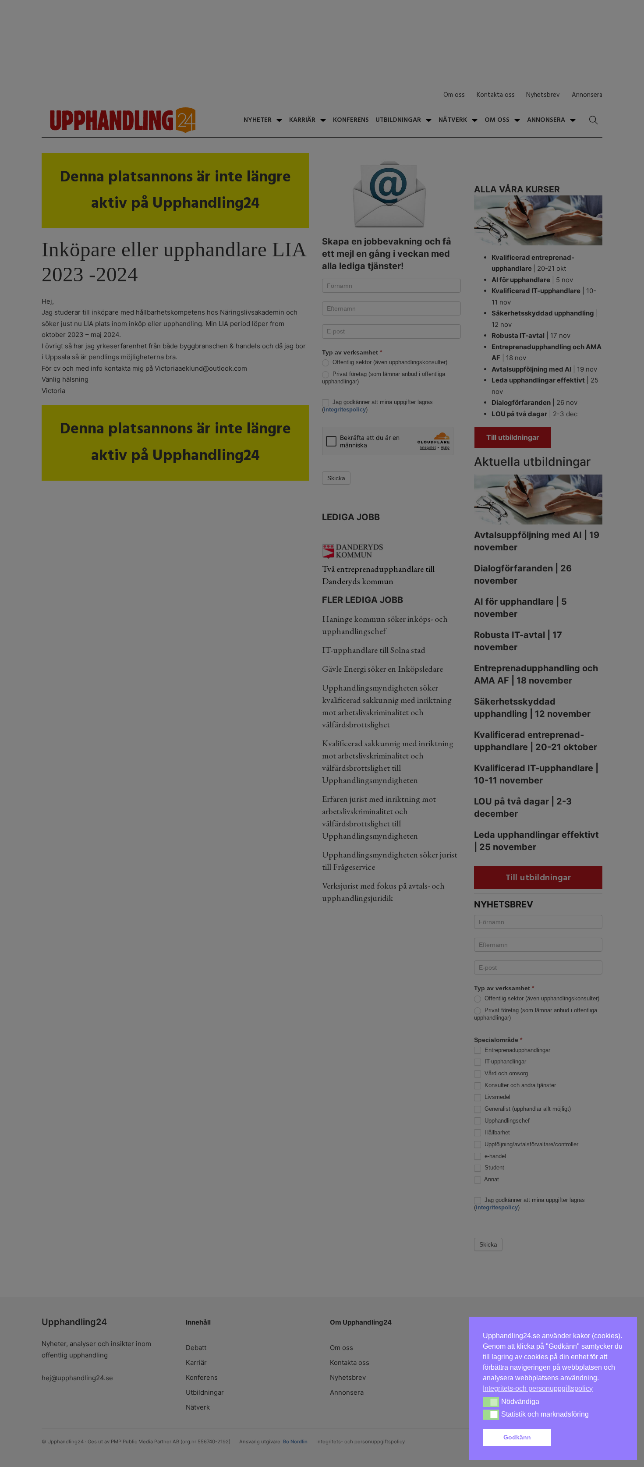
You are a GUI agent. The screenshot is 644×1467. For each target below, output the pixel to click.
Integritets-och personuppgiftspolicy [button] (538, 1388)
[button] (589, 1437)
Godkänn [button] (517, 1437)
